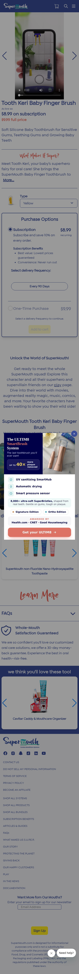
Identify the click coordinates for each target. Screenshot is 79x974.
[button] (39, 487)
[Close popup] (74, 434)
